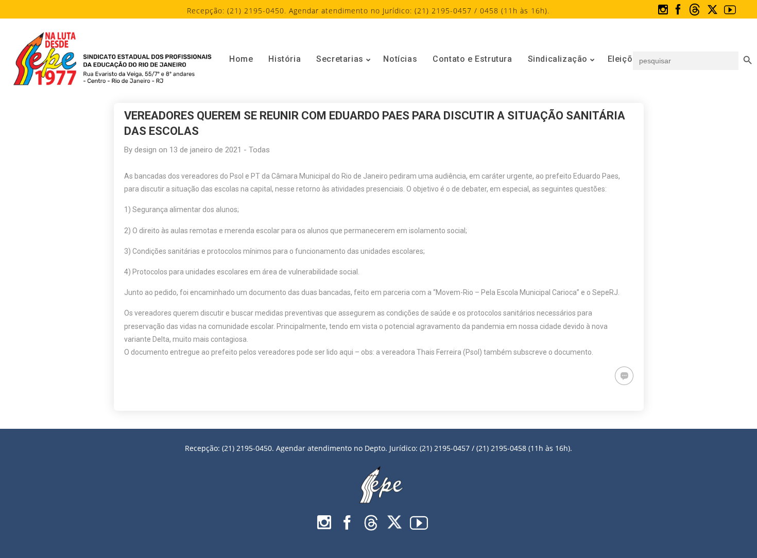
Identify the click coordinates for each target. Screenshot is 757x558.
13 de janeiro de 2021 (205, 149)
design (145, 149)
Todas (259, 149)
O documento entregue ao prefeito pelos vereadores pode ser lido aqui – (241, 352)
